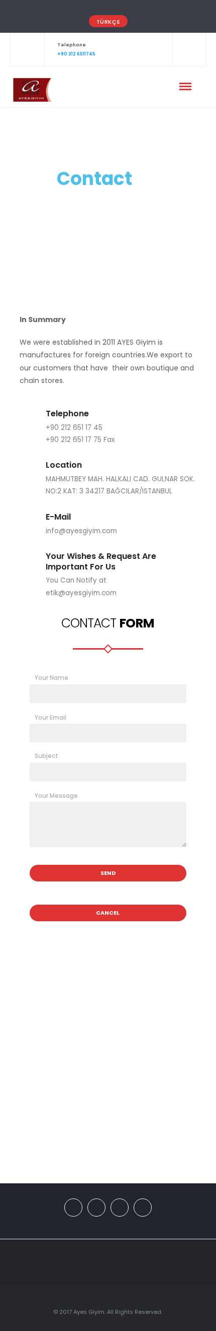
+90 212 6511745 (76, 54)
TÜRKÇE (108, 22)
